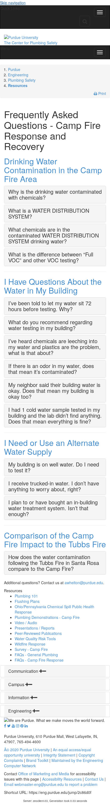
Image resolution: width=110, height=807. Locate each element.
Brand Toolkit (37, 760)
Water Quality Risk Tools (35, 638)
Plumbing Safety (22, 80)
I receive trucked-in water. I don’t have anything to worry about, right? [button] (53, 486)
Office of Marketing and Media (43, 773)
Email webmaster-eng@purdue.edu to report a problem (50, 784)
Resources (18, 85)
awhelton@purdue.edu (84, 582)
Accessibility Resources (62, 779)
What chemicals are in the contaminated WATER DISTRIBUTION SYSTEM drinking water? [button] (53, 235)
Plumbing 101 (26, 596)
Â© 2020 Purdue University (27, 749)
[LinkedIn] (26, 725)
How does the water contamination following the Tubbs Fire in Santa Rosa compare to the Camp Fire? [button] (53, 562)
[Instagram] (17, 725)
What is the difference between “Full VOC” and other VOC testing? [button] (50, 257)
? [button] (27, 514)
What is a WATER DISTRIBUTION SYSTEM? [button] (48, 213)
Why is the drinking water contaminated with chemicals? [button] (55, 194)
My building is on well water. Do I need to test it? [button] (53, 467)
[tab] (55, 194)
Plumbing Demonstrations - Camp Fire (47, 617)
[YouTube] (13, 725)
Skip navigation (13, 2)
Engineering (18, 74)
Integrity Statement (59, 755)
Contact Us (94, 779)
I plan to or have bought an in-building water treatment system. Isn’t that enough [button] (53, 508)
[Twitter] (9, 725)
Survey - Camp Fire (31, 649)
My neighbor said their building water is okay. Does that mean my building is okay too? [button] (54, 390)
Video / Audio (26, 622)
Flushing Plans (27, 601)
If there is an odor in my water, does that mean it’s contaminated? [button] (51, 368)
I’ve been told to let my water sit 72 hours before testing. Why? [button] (49, 306)
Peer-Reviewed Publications (38, 633)
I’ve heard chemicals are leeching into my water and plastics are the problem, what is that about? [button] (54, 347)
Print (101, 93)
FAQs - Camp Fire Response (39, 660)
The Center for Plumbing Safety (30, 42)
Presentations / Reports (34, 628)
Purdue (14, 69)
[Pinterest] (21, 725)
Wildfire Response (30, 644)
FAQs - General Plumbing (36, 654)
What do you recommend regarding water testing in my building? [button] (50, 325)
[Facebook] (5, 725)
